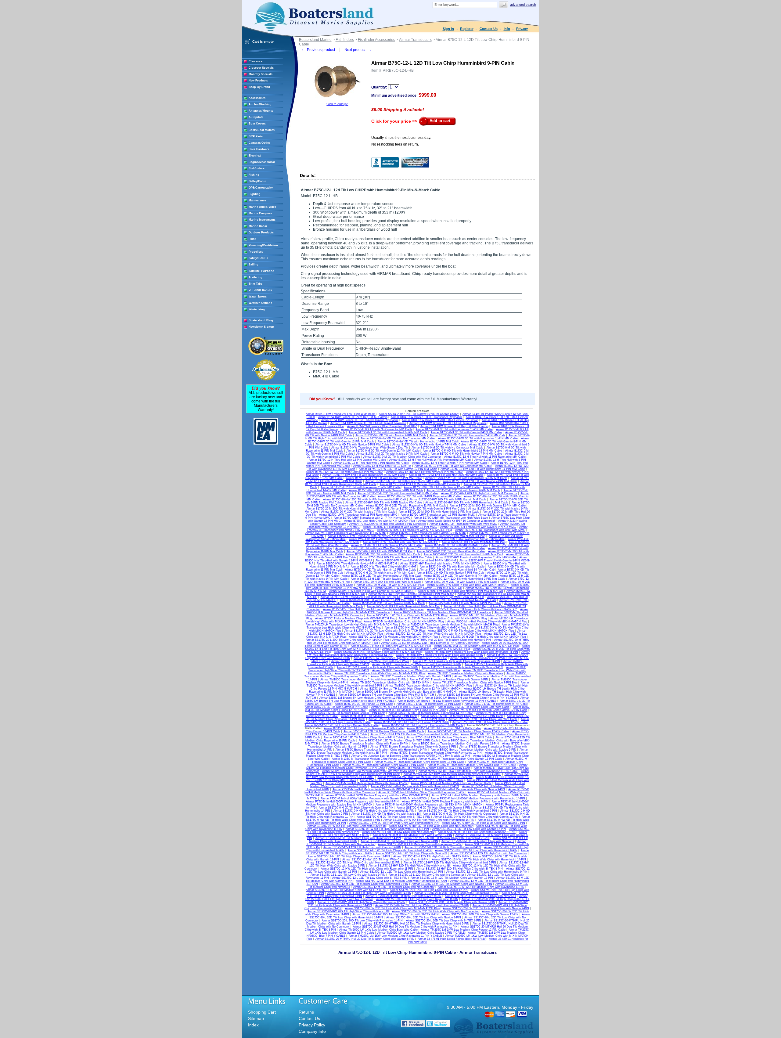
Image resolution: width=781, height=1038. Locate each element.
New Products (258, 80)
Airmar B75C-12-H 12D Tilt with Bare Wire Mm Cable (369, 548)
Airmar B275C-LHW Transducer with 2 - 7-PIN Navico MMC (372, 517)
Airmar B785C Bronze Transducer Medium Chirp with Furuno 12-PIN (455, 743)
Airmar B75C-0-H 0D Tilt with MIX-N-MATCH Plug (474, 542)
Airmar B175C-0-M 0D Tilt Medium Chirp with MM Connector (402, 456)
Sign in (448, 29)
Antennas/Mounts (261, 110)
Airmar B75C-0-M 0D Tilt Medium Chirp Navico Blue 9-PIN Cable (462, 716)
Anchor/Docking (260, 104)
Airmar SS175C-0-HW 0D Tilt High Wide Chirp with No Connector (431, 825)
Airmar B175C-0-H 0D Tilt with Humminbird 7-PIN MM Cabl (467, 435)
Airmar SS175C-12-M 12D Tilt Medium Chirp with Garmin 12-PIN (452, 877)
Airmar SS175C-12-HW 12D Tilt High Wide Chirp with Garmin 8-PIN (385, 859)
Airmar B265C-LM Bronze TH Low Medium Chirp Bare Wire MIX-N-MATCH (386, 694)
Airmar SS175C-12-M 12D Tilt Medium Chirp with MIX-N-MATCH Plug (393, 636)
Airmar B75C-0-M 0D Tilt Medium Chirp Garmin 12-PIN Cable (488, 710)
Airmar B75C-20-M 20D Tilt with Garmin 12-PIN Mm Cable (383, 554)
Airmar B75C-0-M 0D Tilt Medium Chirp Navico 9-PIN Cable (379, 716)
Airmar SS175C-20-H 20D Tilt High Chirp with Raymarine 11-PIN (417, 899)
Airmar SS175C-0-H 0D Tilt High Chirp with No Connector (459, 813)
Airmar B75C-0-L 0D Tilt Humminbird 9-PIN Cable (496, 703)
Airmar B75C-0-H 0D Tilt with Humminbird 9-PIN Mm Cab (403, 606)
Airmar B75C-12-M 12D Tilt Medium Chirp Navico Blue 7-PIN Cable (449, 737)
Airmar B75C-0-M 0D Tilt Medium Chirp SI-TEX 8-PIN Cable (407, 719)
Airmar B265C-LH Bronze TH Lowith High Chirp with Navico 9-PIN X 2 (472, 609)
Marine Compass (260, 213)
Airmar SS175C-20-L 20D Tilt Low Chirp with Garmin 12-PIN (480, 914)
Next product (358, 50)
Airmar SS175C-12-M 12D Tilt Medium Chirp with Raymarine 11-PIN (481, 886)
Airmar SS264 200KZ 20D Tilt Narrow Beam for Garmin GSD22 (419, 414)
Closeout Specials (261, 67)
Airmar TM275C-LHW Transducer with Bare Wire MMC (490, 530)
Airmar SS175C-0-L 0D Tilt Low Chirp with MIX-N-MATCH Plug (384, 630)
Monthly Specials (260, 74)
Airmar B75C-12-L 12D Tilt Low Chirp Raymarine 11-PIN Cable (364, 728)
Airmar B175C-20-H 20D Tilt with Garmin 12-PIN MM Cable (442, 487)
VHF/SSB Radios (260, 290)
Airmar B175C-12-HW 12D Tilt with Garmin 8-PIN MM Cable (344, 472)
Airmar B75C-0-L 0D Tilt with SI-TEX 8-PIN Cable (402, 706)
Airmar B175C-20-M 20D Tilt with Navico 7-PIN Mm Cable (358, 511)
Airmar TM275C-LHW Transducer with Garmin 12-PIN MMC (428, 533)
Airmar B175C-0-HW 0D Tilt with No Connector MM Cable (398, 438)
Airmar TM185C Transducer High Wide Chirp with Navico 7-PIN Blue (416, 670)
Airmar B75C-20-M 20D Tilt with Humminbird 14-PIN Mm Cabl (463, 554)
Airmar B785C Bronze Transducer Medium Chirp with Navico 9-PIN (473, 749)
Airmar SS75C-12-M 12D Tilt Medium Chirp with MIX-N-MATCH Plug (426, 649)
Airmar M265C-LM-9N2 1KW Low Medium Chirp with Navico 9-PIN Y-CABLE (452, 774)
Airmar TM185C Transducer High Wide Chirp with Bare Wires (370, 661)
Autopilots (256, 117)
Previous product (318, 50)
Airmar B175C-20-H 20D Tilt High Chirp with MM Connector (479, 493)
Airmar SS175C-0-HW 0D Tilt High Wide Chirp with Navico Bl (347, 825)
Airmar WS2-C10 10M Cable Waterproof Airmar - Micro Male (466, 539)
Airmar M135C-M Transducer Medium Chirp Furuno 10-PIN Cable (373, 758)
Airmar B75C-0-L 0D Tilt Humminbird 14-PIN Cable (429, 703)
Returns (306, 1012)
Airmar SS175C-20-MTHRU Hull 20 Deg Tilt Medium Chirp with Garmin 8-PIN (364, 938)
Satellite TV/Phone (261, 270)
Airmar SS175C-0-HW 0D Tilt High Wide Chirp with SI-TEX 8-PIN (387, 829)
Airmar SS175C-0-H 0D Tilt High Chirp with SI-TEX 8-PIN (393, 816)
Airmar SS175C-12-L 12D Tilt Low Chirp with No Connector (426, 874)
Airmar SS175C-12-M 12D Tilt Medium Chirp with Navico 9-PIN (452, 883)
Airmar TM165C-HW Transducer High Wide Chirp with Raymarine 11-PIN (471, 652)
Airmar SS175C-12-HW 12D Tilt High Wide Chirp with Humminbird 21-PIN (353, 862)
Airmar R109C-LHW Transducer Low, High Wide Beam (341, 414)
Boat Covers (257, 123)
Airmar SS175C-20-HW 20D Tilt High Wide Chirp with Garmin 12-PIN (361, 902)
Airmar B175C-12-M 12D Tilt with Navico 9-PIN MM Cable (402, 481)
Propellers (256, 251)
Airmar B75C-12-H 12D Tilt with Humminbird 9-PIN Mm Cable (465, 578)
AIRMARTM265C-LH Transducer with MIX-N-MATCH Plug (414, 530)
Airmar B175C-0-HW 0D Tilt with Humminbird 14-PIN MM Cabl (418, 441)
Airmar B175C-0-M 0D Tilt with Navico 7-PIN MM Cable (466, 453)
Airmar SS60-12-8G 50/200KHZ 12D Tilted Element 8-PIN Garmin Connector (430, 642)
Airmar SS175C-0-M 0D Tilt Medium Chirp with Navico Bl (477, 841)
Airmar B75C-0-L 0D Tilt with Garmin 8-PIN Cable (336, 706)
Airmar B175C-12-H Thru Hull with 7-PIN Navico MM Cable (450, 462)
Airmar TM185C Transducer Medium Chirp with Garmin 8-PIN (449, 679)
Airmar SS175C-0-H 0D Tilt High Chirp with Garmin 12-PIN (356, 807)
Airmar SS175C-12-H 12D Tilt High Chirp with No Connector (488, 853)
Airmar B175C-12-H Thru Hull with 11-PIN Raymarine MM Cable (485, 456)
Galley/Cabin (257, 181)
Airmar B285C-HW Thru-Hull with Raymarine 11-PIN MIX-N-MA (475, 557)
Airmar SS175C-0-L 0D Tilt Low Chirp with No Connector (398, 832)
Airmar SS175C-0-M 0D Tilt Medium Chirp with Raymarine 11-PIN (420, 844)
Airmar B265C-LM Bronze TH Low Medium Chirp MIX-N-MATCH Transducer (442, 612)
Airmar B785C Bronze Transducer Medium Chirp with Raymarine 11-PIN (436, 752)
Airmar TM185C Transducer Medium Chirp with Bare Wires (465, 673)
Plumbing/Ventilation (263, 245)
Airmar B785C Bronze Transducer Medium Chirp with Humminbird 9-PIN (381, 749)
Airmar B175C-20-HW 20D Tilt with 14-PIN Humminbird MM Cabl (364, 499)
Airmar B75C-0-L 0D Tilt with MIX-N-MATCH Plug (456, 545)
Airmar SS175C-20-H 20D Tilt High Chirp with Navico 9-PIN (403, 896)
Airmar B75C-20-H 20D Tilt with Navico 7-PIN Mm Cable (465, 603)
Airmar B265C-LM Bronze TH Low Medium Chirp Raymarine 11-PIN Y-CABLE (447, 700)
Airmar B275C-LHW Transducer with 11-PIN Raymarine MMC (358, 514)
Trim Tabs (255, 283)
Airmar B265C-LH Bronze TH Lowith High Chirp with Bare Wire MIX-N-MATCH (406, 691)
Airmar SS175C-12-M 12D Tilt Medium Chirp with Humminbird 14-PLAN (401, 880)
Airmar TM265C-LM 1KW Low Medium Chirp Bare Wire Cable (378, 929)
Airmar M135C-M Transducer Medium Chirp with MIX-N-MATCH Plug (443, 618)
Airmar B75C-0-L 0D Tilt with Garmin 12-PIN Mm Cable (386, 545)
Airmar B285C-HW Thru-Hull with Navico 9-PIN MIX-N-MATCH (357, 563)
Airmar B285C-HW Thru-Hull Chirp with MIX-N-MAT (383, 566)
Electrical (255, 155)
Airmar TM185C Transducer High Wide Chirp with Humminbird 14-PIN (416, 664)
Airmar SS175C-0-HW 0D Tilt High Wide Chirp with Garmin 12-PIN (476, 816)
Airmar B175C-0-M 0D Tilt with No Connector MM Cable (447, 447)
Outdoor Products (261, 232)
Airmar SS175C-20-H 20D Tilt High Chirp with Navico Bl (480, 896)
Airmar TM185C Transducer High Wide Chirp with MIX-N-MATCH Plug (380, 673)
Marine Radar (258, 226)
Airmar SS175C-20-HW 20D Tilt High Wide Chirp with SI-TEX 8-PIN (395, 914)
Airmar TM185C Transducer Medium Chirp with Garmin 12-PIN (411, 676)
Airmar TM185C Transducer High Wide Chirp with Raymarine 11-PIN (456, 661)
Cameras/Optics (259, 142)
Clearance (255, 61)
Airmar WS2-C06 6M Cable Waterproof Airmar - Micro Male (386, 539)
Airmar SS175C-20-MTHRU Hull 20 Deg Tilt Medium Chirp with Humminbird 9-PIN (416, 923)
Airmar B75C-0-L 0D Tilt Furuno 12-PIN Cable (364, 703)
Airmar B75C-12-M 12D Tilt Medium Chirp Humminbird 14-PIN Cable (414, 734)
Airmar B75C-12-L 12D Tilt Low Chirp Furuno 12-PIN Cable (411, 722)
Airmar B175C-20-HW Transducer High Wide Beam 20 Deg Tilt (444, 597)
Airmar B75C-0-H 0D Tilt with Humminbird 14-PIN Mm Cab (457, 569)
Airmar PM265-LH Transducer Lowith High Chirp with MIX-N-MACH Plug (352, 624)
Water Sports (258, 296)
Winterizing (257, 309)
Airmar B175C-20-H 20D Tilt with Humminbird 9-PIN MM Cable (398, 493)
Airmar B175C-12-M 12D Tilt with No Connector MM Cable (446, 475)
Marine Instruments (262, 219)
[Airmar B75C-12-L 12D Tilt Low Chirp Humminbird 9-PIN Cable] (337, 101)
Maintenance (257, 200)
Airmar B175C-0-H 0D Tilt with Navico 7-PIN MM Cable (390, 435)
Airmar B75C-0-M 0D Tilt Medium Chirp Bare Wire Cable (473, 706)
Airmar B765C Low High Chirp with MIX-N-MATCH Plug (379, 520)
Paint (252, 238)
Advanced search (523, 4)
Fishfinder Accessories (376, 40)
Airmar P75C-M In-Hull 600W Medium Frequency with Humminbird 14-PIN (478, 798)
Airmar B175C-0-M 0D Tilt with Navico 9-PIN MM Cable (391, 453)
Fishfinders (257, 168)
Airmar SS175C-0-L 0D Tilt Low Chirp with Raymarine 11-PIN (477, 832)
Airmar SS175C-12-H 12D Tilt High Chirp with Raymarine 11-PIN (349, 856)
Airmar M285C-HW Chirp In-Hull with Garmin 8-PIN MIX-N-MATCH (372, 591)
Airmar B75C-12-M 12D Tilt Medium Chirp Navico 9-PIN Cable (363, 737)
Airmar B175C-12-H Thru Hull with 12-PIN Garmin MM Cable (347, 459)
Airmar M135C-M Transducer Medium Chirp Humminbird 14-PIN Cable (419, 761)
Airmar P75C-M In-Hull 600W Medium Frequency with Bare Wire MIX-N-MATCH (377, 795)
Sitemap (256, 1018)
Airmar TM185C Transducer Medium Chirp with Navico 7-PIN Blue (475, 682)
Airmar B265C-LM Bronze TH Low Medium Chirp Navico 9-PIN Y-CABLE (471, 697)
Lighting (255, 194)
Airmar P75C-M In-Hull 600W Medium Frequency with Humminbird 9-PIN (352, 801)
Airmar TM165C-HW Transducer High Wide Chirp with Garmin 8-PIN (439, 655)
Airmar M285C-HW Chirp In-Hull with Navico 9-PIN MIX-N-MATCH (460, 591)
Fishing (254, 174)
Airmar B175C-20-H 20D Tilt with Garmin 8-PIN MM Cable (386, 490)
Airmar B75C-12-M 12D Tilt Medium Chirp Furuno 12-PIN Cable (384, 731)
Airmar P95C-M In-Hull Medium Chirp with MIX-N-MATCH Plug (487, 621)
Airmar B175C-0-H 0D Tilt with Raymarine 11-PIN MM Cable (454, 429)
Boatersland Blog (261, 320)
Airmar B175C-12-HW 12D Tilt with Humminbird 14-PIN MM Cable (483, 468)
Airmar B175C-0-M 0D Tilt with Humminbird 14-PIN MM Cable (462, 450)
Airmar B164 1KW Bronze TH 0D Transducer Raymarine (426, 417)
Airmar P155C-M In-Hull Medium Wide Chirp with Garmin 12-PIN (367, 783)
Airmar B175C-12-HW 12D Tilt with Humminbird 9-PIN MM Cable (363, 475)
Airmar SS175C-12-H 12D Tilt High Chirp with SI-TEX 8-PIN (431, 856)
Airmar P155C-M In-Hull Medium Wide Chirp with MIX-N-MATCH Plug (377, 789)
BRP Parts (256, 136)
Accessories (257, 97)
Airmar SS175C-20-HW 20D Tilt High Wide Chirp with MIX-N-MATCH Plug (392, 908)
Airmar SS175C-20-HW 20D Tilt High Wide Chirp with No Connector (435, 911)
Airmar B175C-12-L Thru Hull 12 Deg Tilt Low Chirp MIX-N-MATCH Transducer (373, 609)
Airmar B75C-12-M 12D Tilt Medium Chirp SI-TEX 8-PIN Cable (398, 740)
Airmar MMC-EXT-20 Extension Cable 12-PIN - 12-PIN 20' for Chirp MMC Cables (411, 780)
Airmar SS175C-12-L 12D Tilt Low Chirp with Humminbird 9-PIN (486, 871)
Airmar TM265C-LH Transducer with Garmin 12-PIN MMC (400, 526)
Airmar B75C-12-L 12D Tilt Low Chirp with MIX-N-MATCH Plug (407, 615)
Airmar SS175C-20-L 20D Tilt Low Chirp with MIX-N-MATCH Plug (347, 639)
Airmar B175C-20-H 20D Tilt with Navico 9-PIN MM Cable (463, 490)
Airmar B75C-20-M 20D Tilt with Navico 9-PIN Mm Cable (395, 557)
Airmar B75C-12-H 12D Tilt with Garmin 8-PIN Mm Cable (460, 575)
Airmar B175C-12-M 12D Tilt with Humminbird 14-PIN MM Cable (466, 478)
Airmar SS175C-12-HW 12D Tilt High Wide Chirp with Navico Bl (409, 865)
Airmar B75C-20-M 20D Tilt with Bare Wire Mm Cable (451, 551)
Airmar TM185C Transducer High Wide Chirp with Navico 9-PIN (462, 667)
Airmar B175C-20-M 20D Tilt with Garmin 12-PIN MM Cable (488, 505)
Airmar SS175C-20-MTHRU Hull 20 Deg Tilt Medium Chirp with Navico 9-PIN (441, 639)
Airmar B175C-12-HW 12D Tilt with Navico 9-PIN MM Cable (424, 472)
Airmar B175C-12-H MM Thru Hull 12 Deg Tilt (382, 465)
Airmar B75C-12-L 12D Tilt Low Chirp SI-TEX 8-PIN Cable (444, 728)
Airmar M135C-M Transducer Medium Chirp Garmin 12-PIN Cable (460, 758)
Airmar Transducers (415, 40)
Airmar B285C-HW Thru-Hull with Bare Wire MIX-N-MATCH (400, 542)
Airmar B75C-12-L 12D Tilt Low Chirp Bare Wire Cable (482, 719)
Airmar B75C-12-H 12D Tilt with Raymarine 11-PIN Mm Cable (445, 548)
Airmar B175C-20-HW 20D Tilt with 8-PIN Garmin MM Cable (447, 499)
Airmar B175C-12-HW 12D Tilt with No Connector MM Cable (453, 465)
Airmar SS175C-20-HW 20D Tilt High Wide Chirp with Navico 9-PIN (486, 908)
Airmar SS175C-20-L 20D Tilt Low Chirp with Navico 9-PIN (423, 917)
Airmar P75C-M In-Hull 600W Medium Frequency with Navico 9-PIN (445, 801)
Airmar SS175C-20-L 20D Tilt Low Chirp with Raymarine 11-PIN (362, 920)
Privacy (522, 29)
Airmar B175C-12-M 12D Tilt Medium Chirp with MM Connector (420, 484)
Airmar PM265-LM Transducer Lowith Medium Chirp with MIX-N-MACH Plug (449, 624)
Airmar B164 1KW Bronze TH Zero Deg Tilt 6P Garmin (352, 417)
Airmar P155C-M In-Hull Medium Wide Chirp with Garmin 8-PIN (451, 783)
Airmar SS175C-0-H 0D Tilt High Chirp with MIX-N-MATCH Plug (425, 627)
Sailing (253, 264)
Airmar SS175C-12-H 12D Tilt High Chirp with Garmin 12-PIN (362, 847)
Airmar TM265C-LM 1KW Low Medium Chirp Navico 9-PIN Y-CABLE (421, 932)
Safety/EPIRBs (258, 258)
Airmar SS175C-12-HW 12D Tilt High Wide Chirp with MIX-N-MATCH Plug (433, 633)
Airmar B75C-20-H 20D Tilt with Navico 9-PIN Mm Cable (389, 603)
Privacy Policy (312, 1024)
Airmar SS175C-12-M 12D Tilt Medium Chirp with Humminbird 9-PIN (364, 883)
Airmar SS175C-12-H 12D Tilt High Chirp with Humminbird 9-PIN (476, 850)
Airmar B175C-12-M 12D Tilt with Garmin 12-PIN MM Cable (384, 478)
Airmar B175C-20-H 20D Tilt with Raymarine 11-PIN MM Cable (361, 487)
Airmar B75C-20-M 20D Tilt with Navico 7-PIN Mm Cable (461, 581)
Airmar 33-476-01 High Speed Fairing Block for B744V (452, 938)
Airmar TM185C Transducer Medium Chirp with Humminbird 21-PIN (363, 679)
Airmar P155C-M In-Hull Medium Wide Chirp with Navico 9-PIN (465, 789)
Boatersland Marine (315, 40)
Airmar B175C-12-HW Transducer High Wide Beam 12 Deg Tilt (361, 597)
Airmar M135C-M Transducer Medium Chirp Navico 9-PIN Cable (383, 764)
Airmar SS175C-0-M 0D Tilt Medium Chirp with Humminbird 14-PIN (358, 838)
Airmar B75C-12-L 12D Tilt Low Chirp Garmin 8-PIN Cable (342, 725)
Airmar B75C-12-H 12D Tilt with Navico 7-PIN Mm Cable (387, 578)
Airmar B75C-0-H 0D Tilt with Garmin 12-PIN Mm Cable (380, 569)
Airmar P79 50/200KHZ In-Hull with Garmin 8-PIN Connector (387, 523)
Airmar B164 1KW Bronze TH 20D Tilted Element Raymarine (448, 423)
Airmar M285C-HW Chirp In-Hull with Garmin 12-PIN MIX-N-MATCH (418, 587)
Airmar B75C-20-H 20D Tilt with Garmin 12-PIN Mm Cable (377, 600)
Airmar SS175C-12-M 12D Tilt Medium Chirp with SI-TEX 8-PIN (346, 890)
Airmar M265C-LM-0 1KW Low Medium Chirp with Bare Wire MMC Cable (368, 771)
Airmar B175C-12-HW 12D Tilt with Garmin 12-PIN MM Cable (398, 468)
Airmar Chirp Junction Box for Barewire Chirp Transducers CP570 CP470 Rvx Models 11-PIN (410, 755)
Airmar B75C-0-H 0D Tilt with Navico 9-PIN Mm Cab (379, 572)
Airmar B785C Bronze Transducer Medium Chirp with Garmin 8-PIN (413, 746)
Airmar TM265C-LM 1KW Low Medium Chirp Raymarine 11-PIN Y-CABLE (395, 935)
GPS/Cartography (261, 187)
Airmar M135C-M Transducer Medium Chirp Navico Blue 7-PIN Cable (472, 764)
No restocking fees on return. (395, 144)
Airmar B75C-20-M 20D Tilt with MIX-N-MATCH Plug (390, 584)
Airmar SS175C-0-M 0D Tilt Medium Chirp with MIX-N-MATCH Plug (471, 630)
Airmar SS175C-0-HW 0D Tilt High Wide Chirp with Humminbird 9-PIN (394, 822)
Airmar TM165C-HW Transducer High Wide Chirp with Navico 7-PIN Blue (400, 658)
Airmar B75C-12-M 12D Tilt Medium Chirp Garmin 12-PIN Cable (468, 731)
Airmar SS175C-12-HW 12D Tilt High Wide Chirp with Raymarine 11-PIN (367, 868)
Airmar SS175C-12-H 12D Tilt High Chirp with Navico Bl (411, 853)
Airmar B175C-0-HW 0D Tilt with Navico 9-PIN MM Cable (352, 444)
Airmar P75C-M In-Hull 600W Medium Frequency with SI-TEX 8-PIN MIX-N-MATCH (429, 804)
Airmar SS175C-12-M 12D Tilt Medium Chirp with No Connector (393, 886)
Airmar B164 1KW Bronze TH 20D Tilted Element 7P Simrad (440, 420)
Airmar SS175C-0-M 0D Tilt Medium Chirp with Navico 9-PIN (399, 841)
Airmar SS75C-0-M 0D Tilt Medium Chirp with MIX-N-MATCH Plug (476, 645)
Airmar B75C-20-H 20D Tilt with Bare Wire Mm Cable (387, 581)
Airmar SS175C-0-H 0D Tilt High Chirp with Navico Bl (385, 813)
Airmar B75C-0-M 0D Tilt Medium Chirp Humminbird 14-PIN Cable (431, 713)
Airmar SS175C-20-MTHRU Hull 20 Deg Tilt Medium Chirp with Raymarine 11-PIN (405, 926)
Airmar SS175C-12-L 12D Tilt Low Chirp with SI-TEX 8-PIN (369, 877)
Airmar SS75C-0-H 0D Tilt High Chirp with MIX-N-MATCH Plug (391, 645)
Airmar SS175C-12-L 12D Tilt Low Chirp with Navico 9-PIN (348, 874)
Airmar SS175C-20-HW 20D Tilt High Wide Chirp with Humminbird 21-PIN (422, 905)
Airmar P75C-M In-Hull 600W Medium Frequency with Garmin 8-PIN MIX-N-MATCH (374, 798)
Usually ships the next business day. (401, 137)
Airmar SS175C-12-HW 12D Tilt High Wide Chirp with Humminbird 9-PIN (450, 862)
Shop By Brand (259, 86)
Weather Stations (260, 303)
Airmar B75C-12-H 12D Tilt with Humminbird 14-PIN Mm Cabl (381, 575)
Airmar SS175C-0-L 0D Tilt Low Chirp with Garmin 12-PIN (469, 829)
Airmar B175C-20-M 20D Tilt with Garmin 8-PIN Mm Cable (427, 508)
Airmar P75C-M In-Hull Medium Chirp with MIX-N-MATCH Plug (404, 621)
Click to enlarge (337, 104)
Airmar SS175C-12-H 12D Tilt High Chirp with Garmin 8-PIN (443, 847)
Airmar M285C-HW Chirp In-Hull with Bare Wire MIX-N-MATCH (467, 584)
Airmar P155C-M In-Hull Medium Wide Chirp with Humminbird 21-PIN (415, 786)
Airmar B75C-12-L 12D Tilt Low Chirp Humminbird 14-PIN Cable (422, 725)
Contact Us (489, 29)
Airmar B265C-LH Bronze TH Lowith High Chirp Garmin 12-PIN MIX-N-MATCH (410, 688)
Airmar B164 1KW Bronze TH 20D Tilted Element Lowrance (368, 423)
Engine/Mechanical (262, 162)
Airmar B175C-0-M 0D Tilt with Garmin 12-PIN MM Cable (383, 450)
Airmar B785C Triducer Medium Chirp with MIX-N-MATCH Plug (355, 618)
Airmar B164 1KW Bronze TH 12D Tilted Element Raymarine (359, 420)
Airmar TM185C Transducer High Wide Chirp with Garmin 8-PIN (377, 667)
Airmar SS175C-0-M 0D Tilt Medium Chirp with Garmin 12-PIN (412, 835)
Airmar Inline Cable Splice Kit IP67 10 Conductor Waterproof (456, 520)
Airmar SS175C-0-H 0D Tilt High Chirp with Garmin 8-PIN (433, 807)
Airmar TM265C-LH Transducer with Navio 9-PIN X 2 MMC (478, 526)
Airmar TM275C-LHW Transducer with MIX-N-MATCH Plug (447, 536)
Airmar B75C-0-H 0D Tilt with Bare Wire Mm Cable (452, 566)
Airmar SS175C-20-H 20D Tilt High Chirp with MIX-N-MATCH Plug (483, 636)
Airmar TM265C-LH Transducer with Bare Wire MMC (463, 523)
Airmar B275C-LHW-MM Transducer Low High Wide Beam (451, 517)
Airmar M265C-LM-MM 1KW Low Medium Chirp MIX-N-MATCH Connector (425, 777)
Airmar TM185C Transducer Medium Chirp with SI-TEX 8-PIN (390, 682)
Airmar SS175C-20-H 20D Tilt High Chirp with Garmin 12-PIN (429, 890)
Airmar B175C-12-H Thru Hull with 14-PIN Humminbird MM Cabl (430, 459)
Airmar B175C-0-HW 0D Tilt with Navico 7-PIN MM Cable (429, 444)
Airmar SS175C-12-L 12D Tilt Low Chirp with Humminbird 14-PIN (401, 871)
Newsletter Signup (261, 326)
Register (466, 29)
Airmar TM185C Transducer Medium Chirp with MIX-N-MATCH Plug (428, 685)
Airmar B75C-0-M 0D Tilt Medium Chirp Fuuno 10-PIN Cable (407, 710)
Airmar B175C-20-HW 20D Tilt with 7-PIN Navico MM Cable (383, 502)
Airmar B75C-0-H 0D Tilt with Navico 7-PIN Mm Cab (450, 572)
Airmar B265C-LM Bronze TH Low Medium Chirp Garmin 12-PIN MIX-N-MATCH (370, 697)
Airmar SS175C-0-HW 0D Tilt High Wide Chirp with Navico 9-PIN (483, 822)
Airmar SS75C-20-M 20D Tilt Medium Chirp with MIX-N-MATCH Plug (378, 652)
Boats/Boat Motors (262, 130)
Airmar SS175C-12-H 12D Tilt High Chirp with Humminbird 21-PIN (390, 850)
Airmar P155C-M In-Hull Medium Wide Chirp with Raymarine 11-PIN (421, 792)
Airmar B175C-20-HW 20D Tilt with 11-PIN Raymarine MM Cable (419, 496)
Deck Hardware (259, 149)
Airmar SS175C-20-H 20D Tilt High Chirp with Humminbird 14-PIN (369, 893)
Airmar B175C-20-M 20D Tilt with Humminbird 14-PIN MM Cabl (347, 508)
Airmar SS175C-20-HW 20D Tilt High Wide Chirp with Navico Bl (348, 911)
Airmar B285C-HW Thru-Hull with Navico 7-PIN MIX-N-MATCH (440, 563)
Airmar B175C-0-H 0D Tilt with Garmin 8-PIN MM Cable (466, 432)
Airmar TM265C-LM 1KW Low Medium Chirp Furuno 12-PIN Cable (463, 929)
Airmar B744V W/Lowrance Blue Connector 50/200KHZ (382, 426)
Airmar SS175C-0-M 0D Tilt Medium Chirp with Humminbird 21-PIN (447, 838)
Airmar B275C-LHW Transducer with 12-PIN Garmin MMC (438, 514)
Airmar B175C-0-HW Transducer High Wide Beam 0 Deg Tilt (369, 447)
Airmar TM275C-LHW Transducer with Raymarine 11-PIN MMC (345, 533)
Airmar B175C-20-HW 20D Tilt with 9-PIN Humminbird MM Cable (466, 502)
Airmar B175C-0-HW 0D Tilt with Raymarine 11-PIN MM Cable (478, 438)
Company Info (312, 1031)
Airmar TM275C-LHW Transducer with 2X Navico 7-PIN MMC (367, 536)
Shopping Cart (262, 1012)
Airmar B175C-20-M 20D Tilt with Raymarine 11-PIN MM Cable (406, 505)
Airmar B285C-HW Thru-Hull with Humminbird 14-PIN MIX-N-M (416, 560)
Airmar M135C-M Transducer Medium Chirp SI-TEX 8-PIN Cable (429, 767)
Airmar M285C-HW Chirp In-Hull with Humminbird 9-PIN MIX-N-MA (411, 594)
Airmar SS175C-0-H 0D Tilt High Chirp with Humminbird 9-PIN (457, 810)
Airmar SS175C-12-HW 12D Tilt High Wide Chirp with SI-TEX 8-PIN (459, 868)
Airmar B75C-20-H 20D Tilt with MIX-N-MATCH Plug (380, 551)
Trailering (255, 277)
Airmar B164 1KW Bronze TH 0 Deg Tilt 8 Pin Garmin (454, 426)
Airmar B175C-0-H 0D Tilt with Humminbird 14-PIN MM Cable (388, 432)
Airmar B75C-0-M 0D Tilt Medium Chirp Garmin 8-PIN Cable (347, 713)
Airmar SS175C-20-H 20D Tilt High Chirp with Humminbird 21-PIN (456, 893)
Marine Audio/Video (262, 206)
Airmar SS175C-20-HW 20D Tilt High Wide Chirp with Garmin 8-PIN (452, 902)
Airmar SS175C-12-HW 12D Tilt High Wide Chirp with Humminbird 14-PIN (479, 859)
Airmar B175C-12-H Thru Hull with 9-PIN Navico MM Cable (371, 462)
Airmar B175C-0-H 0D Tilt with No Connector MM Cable (376, 429)
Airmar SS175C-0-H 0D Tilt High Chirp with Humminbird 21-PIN (373, 810)
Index (253, 1024)
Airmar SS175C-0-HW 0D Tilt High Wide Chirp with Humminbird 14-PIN (428, 819)
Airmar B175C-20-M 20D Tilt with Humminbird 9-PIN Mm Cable (439, 511)
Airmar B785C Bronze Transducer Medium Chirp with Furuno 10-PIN (365, 743)
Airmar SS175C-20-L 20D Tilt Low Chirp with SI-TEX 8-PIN (443, 920)
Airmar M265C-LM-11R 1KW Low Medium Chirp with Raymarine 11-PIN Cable (468, 771)
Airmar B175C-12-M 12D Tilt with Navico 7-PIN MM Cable (480, 481)
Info (507, 29)
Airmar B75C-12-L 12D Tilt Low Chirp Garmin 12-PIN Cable (490, 722)
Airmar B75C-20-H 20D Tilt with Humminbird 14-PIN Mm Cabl (456, 600)
